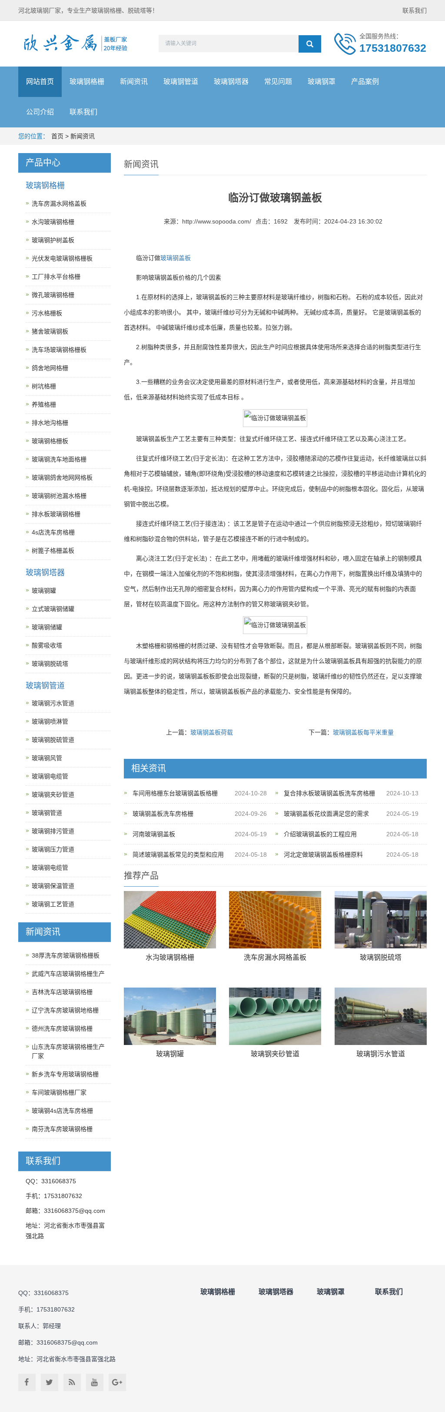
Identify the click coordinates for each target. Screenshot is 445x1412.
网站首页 (40, 81)
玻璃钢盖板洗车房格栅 (163, 813)
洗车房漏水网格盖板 (275, 957)
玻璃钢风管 (47, 757)
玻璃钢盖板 (175, 257)
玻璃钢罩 (321, 81)
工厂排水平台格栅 (56, 276)
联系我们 (414, 10)
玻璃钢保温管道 (53, 885)
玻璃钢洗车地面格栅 (59, 459)
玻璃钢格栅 (87, 81)
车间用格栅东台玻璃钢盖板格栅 (175, 793)
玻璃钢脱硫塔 (381, 957)
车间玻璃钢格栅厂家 (59, 1092)
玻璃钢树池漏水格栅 (59, 495)
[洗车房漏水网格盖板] (275, 919)
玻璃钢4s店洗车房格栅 (62, 1110)
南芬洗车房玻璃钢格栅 (62, 1128)
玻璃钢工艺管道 (53, 904)
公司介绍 (40, 112)
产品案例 (365, 81)
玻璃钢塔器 (231, 81)
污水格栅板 (47, 313)
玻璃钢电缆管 (50, 776)
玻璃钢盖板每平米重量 (363, 732)
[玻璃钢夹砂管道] (275, 1016)
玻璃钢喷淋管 (50, 721)
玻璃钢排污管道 (53, 831)
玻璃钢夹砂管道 (275, 1054)
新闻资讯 (134, 81)
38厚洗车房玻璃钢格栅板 (66, 955)
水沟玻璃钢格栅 (170, 957)
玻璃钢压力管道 (53, 849)
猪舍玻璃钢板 (50, 331)
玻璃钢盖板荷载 (211, 732)
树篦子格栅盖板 (53, 550)
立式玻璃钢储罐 (53, 608)
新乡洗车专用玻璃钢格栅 (65, 1074)
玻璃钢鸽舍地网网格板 (62, 477)
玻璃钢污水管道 (380, 1054)
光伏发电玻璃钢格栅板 (62, 258)
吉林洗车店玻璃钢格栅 (62, 991)
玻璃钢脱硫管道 (53, 739)
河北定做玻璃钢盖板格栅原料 (323, 854)
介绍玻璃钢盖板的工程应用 (320, 834)
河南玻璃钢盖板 (154, 834)
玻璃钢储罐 (47, 627)
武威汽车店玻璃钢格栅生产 (68, 973)
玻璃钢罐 (170, 1054)
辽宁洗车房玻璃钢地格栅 (65, 1010)
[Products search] (310, 44)
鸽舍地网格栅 (50, 367)
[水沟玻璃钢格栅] (170, 919)
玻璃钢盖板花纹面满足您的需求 (326, 813)
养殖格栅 (44, 404)
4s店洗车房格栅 (53, 532)
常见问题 (278, 81)
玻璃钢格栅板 (50, 440)
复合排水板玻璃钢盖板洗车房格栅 (329, 793)
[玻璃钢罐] (170, 1016)
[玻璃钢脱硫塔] (381, 919)
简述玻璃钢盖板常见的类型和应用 (178, 854)
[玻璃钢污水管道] (381, 1016)
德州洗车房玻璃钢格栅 (62, 1028)
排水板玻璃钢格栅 (56, 514)
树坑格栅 (44, 386)
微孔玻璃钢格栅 (53, 294)
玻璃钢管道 (180, 81)
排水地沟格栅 (50, 422)
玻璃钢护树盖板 (53, 240)
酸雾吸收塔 (47, 645)
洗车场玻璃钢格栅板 (59, 349)
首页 (57, 136)
